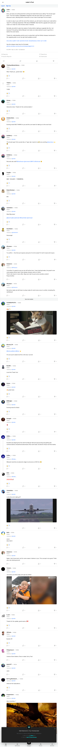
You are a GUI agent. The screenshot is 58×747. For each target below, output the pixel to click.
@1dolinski (37, 161)
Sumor (8, 383)
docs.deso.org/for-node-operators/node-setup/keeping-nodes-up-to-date (27, 40)
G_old (8, 614)
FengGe (9, 172)
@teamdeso (50, 142)
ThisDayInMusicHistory (13, 65)
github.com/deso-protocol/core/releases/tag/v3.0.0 (20, 46)
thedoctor (9, 264)
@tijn (12, 218)
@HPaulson (14, 267)
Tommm (9, 568)
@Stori (17, 351)
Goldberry (9, 135)
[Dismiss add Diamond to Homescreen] (55, 729)
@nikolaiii (17, 218)
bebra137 (9, 664)
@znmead (29, 218)
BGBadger (9, 401)
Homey (8, 100)
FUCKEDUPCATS (11, 302)
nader (8, 9)
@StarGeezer (20, 161)
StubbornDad (10, 118)
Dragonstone (10, 694)
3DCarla (9, 632)
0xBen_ (9, 436)
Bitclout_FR (10, 344)
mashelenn (10, 207)
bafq (8, 532)
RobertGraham (11, 190)
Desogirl (9, 418)
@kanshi (9, 218)
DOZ (8, 473)
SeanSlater (10, 228)
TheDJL (9, 82)
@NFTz (32, 161)
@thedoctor (15, 287)
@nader (14, 69)
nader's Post (30, 2)
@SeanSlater (23, 218)
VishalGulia (10, 490)
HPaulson (9, 246)
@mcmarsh (27, 161)
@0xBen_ (14, 459)
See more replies (29, 299)
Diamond (22, 49)
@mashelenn (15, 232)
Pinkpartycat (10, 650)
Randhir (9, 365)
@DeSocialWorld (11, 351)
